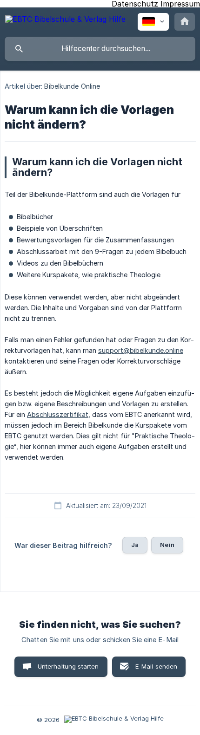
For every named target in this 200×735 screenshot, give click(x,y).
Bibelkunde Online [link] (72, 86)
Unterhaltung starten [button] (68, 666)
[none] (65, 20)
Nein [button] (167, 544)
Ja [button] (135, 544)
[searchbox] (100, 49)
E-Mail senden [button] (156, 666)
